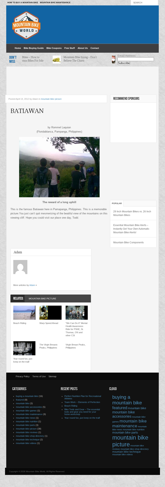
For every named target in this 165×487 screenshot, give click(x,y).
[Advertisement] (82, 79)
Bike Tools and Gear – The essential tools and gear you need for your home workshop (82, 411)
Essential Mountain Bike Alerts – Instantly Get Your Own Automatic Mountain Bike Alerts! (131, 229)
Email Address (127, 55)
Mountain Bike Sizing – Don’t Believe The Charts (77, 58)
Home (18, 48)
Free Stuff (69, 48)
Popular (117, 203)
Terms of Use (39, 376)
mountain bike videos (26, 443)
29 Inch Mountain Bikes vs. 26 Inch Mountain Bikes (132, 213)
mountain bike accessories (29, 407)
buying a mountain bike (27, 396)
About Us (83, 48)
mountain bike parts (25, 425)
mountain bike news (25, 418)
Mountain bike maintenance (55, 3)
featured (20, 400)
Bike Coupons (54, 48)
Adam (32, 285)
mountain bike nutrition (27, 421)
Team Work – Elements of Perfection (82, 402)
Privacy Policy (23, 376)
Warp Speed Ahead (48, 323)
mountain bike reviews (27, 432)
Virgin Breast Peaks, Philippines (76, 346)
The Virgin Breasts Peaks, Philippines (48, 346)
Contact (95, 48)
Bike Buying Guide (34, 48)
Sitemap (52, 376)
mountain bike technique (27, 439)
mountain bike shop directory (30, 436)
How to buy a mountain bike (22, 3)
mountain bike (22, 403)
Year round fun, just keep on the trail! (22, 360)
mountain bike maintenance (29, 414)
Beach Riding (19, 323)
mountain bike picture (51, 99)
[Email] (15, 278)
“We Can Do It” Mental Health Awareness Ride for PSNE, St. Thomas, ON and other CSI (76, 329)
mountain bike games (26, 410)
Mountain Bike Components (128, 242)
